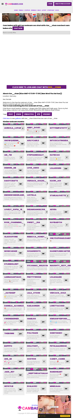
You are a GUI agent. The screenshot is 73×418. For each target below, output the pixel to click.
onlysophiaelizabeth (61, 238)
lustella (31, 195)
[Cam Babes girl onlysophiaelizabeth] (59, 234)
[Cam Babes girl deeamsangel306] (36, 206)
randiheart (56, 371)
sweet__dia (33, 222)
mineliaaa (55, 386)
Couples (27, 10)
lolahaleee (56, 277)
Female (21, 10)
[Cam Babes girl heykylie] (14, 383)
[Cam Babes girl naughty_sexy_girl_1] (59, 261)
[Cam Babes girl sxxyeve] (36, 356)
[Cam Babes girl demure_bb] (14, 164)
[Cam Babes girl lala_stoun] (36, 289)
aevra (53, 209)
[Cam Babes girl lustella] (36, 192)
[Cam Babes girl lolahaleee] (59, 274)
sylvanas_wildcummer (40, 265)
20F (20, 362)
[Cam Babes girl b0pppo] (14, 343)
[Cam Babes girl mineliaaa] (59, 383)
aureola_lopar (12, 128)
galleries (18, 118)
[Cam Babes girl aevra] (59, 206)
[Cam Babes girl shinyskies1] (59, 330)
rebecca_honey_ (36, 236)
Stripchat (50, 10)
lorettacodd (57, 305)
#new (18, 114)
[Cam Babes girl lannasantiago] (14, 274)
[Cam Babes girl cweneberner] (14, 315)
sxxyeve (31, 359)
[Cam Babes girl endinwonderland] (14, 192)
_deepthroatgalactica (40, 373)
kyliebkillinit (11, 264)
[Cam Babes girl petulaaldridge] (59, 343)
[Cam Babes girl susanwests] (36, 248)
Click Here (6, 118)
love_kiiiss (33, 167)
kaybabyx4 (56, 222)
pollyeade (32, 333)
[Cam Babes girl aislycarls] (36, 137)
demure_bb (10, 167)
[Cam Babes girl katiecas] (59, 151)
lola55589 (55, 168)
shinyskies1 (56, 333)
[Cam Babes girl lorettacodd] (59, 302)
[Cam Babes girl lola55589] (59, 164)
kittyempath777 (58, 128)
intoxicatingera (59, 140)
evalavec (32, 386)
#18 (38, 114)
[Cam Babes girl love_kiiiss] (36, 164)
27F (43, 322)
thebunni (9, 333)
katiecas (55, 155)
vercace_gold (58, 293)
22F (43, 389)
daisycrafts (11, 180)
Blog (57, 10)
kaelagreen (33, 305)
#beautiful (29, 114)
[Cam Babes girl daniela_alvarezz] (14, 302)
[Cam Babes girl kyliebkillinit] (14, 261)
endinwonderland (14, 195)
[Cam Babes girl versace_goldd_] (36, 177)
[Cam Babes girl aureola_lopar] (14, 124)
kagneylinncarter (60, 251)
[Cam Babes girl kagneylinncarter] (59, 248)
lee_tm (8, 155)
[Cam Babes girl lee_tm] (14, 151)
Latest (44, 10)
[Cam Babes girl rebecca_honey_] (36, 233)
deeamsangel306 (36, 209)
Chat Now (18, 28)
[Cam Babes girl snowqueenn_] (14, 137)
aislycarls (33, 140)
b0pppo (8, 346)
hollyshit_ (33, 346)
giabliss (31, 318)
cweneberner (11, 318)
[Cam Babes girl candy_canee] (59, 356)
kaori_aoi (55, 180)
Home (16, 10)
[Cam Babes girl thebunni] (14, 330)
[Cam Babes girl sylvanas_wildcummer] (36, 261)
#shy (10, 114)
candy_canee (57, 359)
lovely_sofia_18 (13, 209)
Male (39, 10)
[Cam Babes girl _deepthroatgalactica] (36, 369)
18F (22, 144)
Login (50, 4)
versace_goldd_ (36, 180)
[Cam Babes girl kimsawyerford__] (59, 315)
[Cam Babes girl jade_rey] (14, 368)
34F (65, 169)
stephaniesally (35, 155)
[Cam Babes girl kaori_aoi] (59, 177)
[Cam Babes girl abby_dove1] (36, 124)
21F (67, 362)
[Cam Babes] (14, 4)
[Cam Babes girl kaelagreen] (36, 302)
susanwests (34, 251)
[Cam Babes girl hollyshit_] (36, 343)
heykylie (8, 386)
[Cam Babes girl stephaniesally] (36, 151)
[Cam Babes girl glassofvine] (14, 233)
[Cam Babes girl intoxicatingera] (59, 137)
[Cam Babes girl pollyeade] (36, 330)
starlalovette (58, 195)
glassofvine (11, 236)
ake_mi (8, 359)
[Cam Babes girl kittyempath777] (59, 124)
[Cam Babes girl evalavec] (36, 383)
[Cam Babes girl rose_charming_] (14, 219)
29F (66, 212)
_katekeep (9, 293)
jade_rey (9, 371)
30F (24, 280)
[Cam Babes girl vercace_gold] (59, 289)
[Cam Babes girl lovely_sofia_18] (14, 206)
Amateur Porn (36, 405)
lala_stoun (33, 293)
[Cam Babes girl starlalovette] (59, 192)
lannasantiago (12, 277)
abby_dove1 (33, 127)
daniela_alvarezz (14, 305)
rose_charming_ (13, 222)
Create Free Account (63, 4)
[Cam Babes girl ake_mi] (14, 356)
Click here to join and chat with (36, 87)
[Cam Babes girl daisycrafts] (14, 177)
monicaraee (10, 251)
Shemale (33, 10)
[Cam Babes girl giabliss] (36, 315)
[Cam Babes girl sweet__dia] (36, 219)
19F (43, 130)
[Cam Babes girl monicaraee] (14, 248)
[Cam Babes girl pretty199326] (36, 274)
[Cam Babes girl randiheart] (59, 368)
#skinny (46, 114)
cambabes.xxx (35, 413)
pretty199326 (34, 277)
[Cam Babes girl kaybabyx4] (59, 219)
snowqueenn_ (12, 140)
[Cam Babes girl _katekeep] (14, 289)
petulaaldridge (58, 346)
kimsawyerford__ (60, 318)
